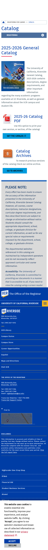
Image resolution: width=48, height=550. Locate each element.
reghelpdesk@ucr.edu (15, 393)
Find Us (7, 410)
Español (4, 355)
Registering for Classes (16, 22)
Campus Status (7, 336)
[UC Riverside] (6, 294)
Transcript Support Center (11, 400)
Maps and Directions (10, 361)
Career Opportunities (10, 349)
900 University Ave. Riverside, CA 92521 (9, 384)
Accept (12, 541)
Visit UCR (5, 367)
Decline (13, 545)
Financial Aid (7, 482)
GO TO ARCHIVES (15, 170)
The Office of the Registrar (25, 293)
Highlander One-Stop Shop (13, 470)
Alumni (5, 494)
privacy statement (16, 534)
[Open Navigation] (45, 303)
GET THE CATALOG (15, 136)
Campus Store (7, 342)
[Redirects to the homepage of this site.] (3, 22)
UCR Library (6, 330)
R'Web (4, 476)
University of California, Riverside (20, 303)
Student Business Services (13, 488)
